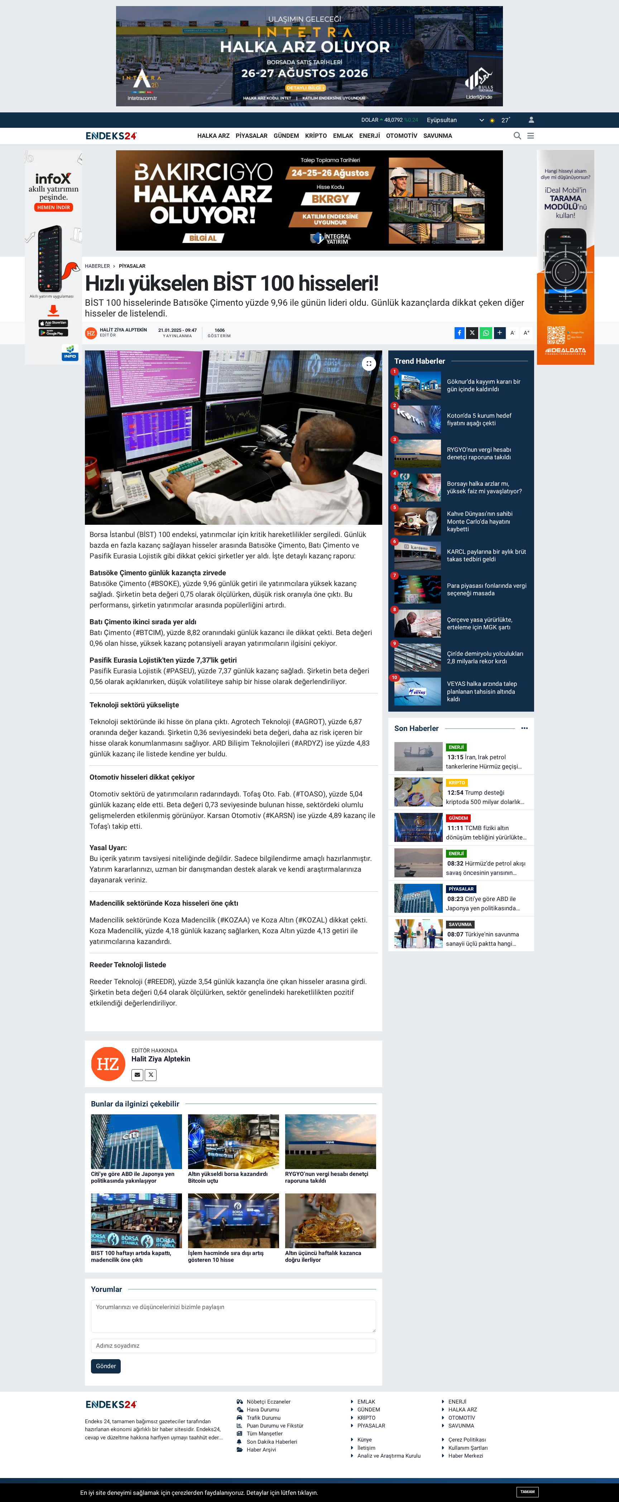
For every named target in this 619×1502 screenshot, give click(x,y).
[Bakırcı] (309, 199)
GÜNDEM (286, 135)
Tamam (527, 1491)
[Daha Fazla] (500, 333)
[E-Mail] (137, 1075)
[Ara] (517, 136)
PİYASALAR (252, 135)
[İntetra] (309, 55)
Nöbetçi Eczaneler (269, 1402)
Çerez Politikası (467, 1439)
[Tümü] (524, 728)
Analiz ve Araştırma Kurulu (389, 1456)
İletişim (366, 1448)
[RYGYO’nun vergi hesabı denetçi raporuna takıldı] (330, 1141)
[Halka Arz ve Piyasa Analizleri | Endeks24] (112, 135)
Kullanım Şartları (468, 1448)
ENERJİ (369, 135)
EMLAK (343, 135)
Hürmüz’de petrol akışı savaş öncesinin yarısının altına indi (486, 868)
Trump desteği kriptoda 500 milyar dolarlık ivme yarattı (483, 797)
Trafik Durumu (263, 1418)
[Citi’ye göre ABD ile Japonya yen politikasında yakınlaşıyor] (136, 1141)
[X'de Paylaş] (472, 333)
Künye (365, 1439)
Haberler (97, 266)
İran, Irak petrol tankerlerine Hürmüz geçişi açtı (482, 762)
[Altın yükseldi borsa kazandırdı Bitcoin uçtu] (233, 1141)
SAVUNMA (437, 135)
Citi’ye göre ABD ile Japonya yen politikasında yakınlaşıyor (132, 1177)
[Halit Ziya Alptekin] (108, 1063)
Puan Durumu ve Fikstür (275, 1426)
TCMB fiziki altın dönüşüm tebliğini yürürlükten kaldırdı (486, 833)
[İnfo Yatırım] (53, 256)
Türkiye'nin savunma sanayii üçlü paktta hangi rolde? (482, 939)
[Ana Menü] (530, 136)
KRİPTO (316, 135)
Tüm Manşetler (265, 1433)
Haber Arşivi (261, 1450)
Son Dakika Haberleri (272, 1442)
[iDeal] (565, 256)
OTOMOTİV (401, 135)
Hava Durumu (263, 1409)
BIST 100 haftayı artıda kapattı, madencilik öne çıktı (131, 1256)
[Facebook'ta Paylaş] (460, 333)
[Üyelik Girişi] (528, 120)
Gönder (106, 1366)
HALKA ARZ (213, 135)
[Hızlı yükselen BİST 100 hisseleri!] (234, 437)
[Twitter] (151, 1075)
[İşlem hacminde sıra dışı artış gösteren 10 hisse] (233, 1220)
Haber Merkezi (465, 1456)
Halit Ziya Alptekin (160, 1059)
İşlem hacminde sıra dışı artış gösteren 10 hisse (226, 1256)
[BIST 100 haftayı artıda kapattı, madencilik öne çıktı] (136, 1220)
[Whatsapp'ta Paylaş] (486, 333)
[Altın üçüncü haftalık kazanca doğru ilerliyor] (330, 1220)
